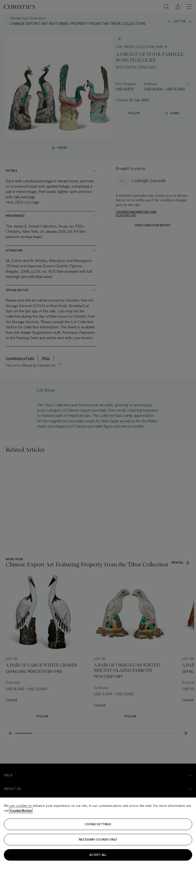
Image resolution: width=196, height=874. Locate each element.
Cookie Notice (21, 810)
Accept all (97, 855)
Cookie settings (98, 824)
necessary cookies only (98, 839)
